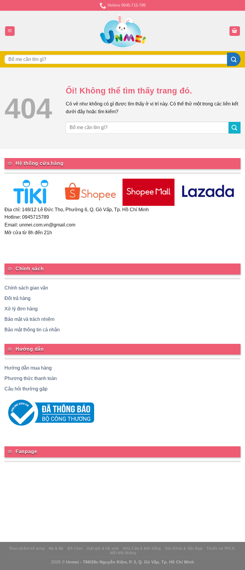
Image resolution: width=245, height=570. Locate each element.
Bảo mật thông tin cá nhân (32, 329)
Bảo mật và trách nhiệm (29, 319)
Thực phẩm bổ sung (27, 548)
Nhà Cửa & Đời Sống (142, 548)
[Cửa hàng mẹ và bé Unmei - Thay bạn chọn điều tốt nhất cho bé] (122, 31)
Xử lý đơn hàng (21, 308)
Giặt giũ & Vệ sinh (103, 548)
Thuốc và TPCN (220, 548)
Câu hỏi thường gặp (26, 388)
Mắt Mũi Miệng (123, 553)
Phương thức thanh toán (30, 378)
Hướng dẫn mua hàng (28, 367)
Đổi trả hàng (17, 298)
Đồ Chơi (75, 548)
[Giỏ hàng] (234, 31)
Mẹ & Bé (56, 548)
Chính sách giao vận (26, 287)
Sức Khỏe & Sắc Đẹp (184, 548)
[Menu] (10, 31)
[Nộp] (234, 59)
